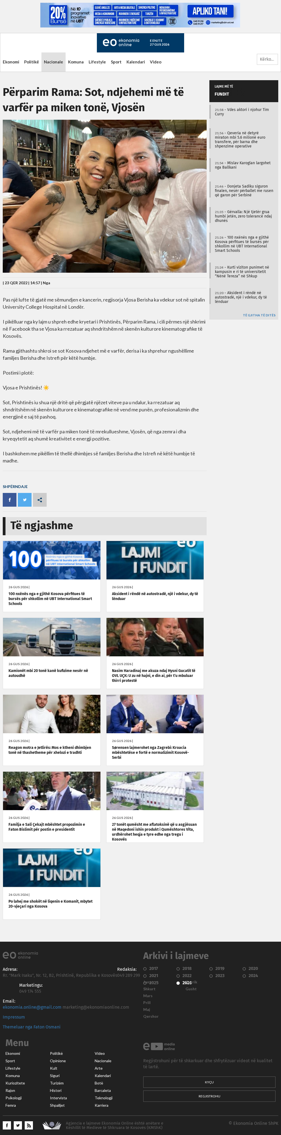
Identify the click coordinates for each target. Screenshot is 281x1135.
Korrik (191, 982)
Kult (53, 1068)
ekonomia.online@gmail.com (32, 1007)
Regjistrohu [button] (209, 1096)
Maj (146, 1009)
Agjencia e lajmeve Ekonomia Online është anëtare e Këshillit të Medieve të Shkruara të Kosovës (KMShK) (114, 1125)
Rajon (10, 1090)
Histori (55, 1090)
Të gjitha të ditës (259, 315)
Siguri (55, 1076)
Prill (147, 1003)
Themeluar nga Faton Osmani (32, 1027)
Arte (99, 1068)
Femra (10, 1105)
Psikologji (13, 1098)
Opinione (58, 1061)
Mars (148, 996)
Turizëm (57, 1083)
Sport (116, 61)
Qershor (151, 1016)
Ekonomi (11, 61)
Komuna (76, 61)
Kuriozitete (15, 1083)
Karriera (101, 1105)
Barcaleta (103, 1090)
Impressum (14, 1017)
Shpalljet (57, 1105)
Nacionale (53, 61)
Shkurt (149, 989)
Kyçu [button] (209, 1082)
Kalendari (136, 61)
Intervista (58, 1098)
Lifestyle (97, 61)
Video (155, 61)
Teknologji (104, 1098)
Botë (99, 1083)
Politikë (31, 61)
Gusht (191, 989)
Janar (148, 982)
